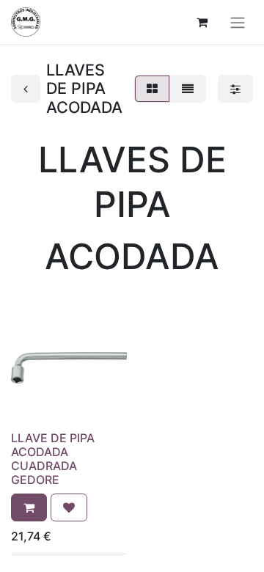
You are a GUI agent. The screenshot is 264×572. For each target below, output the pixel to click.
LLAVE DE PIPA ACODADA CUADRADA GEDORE (53, 459)
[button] (29, 507)
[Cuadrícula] (152, 89)
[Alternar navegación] (237, 22)
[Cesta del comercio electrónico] (201, 22)
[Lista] (187, 89)
